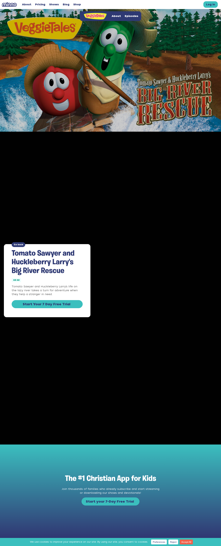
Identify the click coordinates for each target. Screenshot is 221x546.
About (26, 4)
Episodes (131, 16)
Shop (77, 4)
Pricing (40, 4)
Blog (66, 4)
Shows (54, 4)
